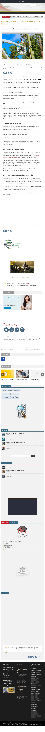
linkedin (4, 73)
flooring (37, 681)
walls (36, 697)
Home (9, 724)
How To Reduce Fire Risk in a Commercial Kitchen (14, 447)
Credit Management (7, 390)
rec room (33, 672)
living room (33, 708)
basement (33, 700)
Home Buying (28, 28)
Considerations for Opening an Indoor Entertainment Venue (15, 433)
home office (33, 687)
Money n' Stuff (6, 393)
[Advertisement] (22, 210)
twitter (6, 73)
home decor (33, 685)
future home (33, 683)
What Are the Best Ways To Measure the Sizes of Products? (15, 465)
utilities (38, 672)
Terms (21, 724)
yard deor (39, 715)
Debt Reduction (17, 390)
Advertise (30, 724)
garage (39, 685)
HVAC (32, 697)
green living (39, 674)
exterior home (34, 704)
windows (33, 678)
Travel (13, 397)
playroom (33, 702)
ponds (37, 691)
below (28, 283)
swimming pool (34, 714)
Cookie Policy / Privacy (14, 724)
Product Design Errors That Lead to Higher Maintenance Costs (15, 442)
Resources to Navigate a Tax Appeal (11, 475)
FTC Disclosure (9, 343)
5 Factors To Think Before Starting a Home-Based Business (15, 470)
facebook (8, 73)
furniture (33, 674)
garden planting (34, 706)
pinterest (11, 73)
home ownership (31, 350)
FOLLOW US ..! (7, 647)
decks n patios (34, 712)
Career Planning (6, 397)
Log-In (37, 724)
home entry (33, 717)
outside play (33, 676)
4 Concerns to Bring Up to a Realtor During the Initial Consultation (21, 381)
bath (37, 678)
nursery (32, 698)
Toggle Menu (21, 1)
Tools (17, 397)
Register (41, 724)
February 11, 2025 (7, 28)
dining (32, 693)
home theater (34, 680)
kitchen (32, 670)
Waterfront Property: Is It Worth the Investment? (33, 16)
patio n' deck (38, 670)
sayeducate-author (18, 28)
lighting (32, 691)
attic (32, 695)
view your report (10, 549)
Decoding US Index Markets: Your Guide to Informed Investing (15, 437)
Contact (34, 724)
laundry (32, 681)
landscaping (33, 710)
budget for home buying (34, 349)
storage (38, 689)
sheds (37, 698)
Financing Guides (14, 393)
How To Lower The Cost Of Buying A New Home (16, 16)
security (36, 695)
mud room (38, 693)
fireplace (33, 689)
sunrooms (33, 715)
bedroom (39, 700)
